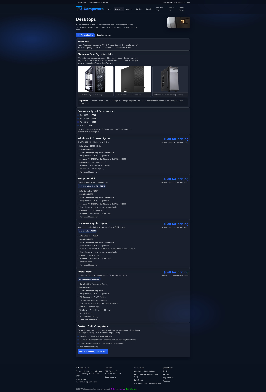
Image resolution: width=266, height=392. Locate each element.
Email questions (104, 35)
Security (149, 9)
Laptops (129, 9)
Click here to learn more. (123, 47)
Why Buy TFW (159, 9)
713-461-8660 (81, 2)
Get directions (110, 377)
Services (139, 9)
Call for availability (85, 35)
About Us (171, 9)
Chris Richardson (131, 389)
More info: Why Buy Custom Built (93, 351)
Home (109, 9)
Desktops (119, 9)
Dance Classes (182, 9)
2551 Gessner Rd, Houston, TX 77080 (176, 2)
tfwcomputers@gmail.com (98, 2)
